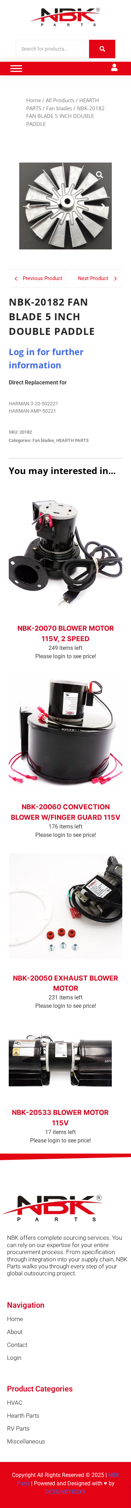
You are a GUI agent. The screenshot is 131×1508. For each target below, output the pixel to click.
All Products (60, 100)
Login (14, 1357)
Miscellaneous (26, 1441)
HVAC (14, 1402)
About (14, 1331)
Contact (17, 1344)
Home (33, 100)
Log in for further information (65, 619)
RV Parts (18, 1428)
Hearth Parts (23, 1415)
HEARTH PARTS (72, 440)
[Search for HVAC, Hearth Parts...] (102, 49)
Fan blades (59, 108)
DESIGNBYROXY (65, 1491)
